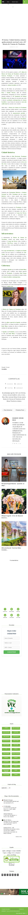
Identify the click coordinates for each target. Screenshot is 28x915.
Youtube (18, 617)
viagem (16, 774)
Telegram (11, 617)
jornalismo (6, 761)
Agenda (12, 393)
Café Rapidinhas (6, 740)
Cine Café (16, 744)
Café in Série (16, 740)
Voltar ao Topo (20, 913)
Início (3, 1)
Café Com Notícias (14, 909)
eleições (6, 757)
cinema (5, 395)
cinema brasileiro (12, 395)
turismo (19, 401)
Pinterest (19, 388)
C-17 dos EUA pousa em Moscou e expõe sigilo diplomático (10, 809)
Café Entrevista (6, 732)
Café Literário (6, 736)
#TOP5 (6, 727)
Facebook (11, 352)
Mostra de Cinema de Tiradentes (12, 399)
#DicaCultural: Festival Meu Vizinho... (11, 549)
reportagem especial (6, 771)
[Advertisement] (14, 21)
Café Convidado (15, 727)
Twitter (5, 352)
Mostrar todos (19, 836)
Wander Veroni (5, 367)
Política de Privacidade (7, 6)
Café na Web (6, 744)
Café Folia (16, 732)
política (15, 765)
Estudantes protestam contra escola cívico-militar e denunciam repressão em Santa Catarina (11, 831)
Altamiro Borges (8, 800)
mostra (24, 397)
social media (6, 774)
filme (3, 397)
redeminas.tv (5, 337)
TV (6, 749)
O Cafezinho (7, 806)
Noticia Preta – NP (9, 827)
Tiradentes (13, 401)
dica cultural (6, 753)
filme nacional (9, 397)
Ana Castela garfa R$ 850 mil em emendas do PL (11, 802)
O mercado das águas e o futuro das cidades (10, 815)
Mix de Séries (7, 820)
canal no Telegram (7, 350)
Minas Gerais (17, 397)
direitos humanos (16, 753)
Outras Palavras (8, 814)
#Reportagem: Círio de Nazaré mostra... (12, 516)
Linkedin (19, 384)
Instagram (23, 350)
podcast (6, 765)
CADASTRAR (11, 652)
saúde (15, 770)
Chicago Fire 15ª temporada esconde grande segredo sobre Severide (11, 823)
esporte (16, 757)
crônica (16, 749)
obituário (16, 761)
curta (19, 395)
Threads (18, 611)
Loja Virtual (4, 4)
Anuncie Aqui (15, 1)
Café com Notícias (11, 348)
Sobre (8, 1)
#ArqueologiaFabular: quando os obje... (13, 484)
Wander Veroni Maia (18, 419)
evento (23, 395)
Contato (16, 6)
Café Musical (16, 736)
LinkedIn (18, 352)
